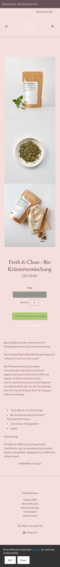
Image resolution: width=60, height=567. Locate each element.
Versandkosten (30, 503)
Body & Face (23, 45)
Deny (23, 560)
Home (10, 45)
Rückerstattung (30, 507)
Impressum (30, 511)
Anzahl (24, 302)
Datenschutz (30, 515)
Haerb (29, 255)
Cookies (36, 549)
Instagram (31, 532)
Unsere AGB (30, 499)
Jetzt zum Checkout (29, 325)
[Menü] (6, 26)
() (44, 11)
